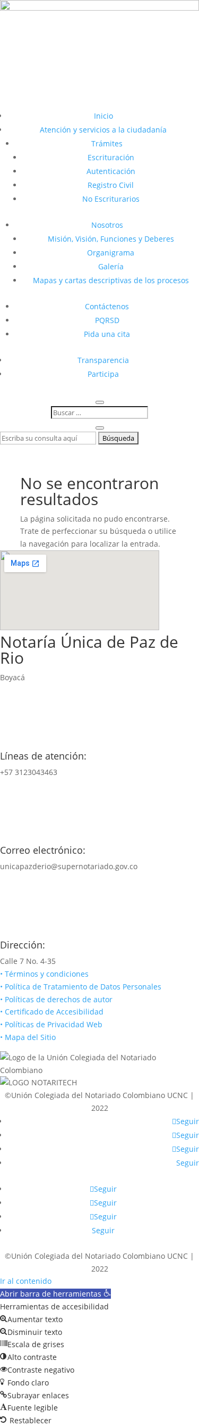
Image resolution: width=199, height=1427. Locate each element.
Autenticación (110, 171)
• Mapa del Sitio (29, 1037)
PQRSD (107, 320)
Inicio (103, 116)
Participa (103, 374)
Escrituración (111, 157)
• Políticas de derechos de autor (56, 999)
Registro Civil (111, 185)
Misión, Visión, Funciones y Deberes (111, 239)
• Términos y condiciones (44, 974)
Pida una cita (107, 334)
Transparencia (103, 360)
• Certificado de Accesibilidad (51, 1012)
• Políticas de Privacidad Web (51, 1024)
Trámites (107, 143)
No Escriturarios (111, 199)
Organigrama (110, 253)
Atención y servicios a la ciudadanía (103, 130)
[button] (55, 1294)
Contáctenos (107, 306)
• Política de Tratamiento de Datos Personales (80, 986)
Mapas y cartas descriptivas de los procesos (111, 280)
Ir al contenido (25, 1281)
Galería (111, 266)
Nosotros (107, 225)
